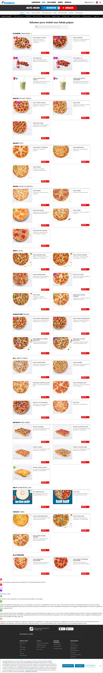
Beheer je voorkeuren (41, 647)
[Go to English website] (96, 2)
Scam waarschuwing (74, 650)
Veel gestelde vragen (57, 648)
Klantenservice (40, 649)
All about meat (65, 16)
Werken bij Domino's (74, 645)
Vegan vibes (96, 16)
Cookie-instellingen (90, 665)
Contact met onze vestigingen (43, 643)
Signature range (56, 16)
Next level (47, 16)
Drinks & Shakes (62, 13)
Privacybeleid (73, 652)
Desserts (71, 13)
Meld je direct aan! (57, 644)
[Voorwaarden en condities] (82, 634)
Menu (43, 2)
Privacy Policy (34, 671)
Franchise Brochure (57, 646)
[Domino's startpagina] (8, 2)
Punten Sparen (23, 649)
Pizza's (22, 13)
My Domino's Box (47, 13)
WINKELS (60, 2)
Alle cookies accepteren (68, 665)
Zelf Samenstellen (86, 16)
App (20, 651)
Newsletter (22, 653)
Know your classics (37, 16)
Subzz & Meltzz (36, 13)
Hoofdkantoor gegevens (41, 645)
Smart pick (28, 16)
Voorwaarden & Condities (75, 654)
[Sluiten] (100, 666)
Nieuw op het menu (18, 16)
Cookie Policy (28, 671)
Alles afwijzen (80, 665)
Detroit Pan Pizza (76, 16)
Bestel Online (22, 643)
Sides (55, 13)
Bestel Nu (44, 52)
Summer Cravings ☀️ (6, 16)
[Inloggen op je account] (100, 2)
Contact (39, 641)
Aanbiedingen (79, 13)
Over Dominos (51, 2)
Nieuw (28, 13)
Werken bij (68, 2)
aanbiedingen (36, 2)
